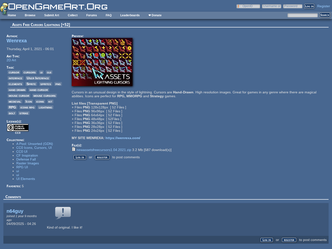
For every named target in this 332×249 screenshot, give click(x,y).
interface (15, 78)
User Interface (38, 78)
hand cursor (39, 90)
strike (23, 113)
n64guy (15, 211)
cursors (30, 72)
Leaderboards (130, 15)
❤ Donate (155, 15)
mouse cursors (45, 96)
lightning (45, 107)
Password (290, 6)
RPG (12, 107)
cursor (14, 72)
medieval (15, 101)
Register (323, 6)
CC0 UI (21, 151)
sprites (45, 84)
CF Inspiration (27, 155)
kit (50, 101)
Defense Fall (26, 159)
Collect (73, 15)
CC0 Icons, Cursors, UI (34, 148)
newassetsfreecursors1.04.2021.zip (104, 150)
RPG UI (22, 167)
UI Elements (25, 179)
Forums (91, 15)
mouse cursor (19, 96)
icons (40, 101)
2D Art (11, 60)
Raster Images (27, 163)
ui (41, 72)
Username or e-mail (271, 6)
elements (15, 84)
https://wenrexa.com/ (122, 138)
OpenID (248, 6)
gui (49, 72)
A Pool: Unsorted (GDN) (34, 144)
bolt (12, 113)
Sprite (31, 84)
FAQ (109, 15)
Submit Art (51, 15)
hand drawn (17, 90)
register (102, 157)
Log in (80, 157)
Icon (29, 101)
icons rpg (27, 107)
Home (12, 15)
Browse (30, 15)
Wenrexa (17, 40)
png (58, 84)
